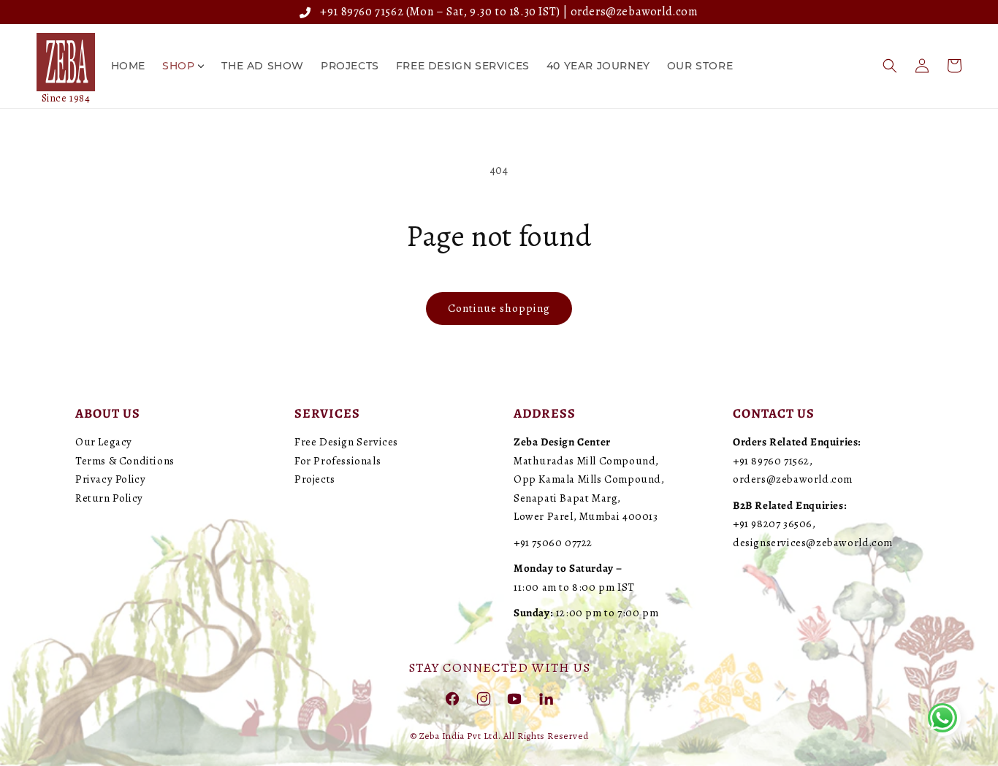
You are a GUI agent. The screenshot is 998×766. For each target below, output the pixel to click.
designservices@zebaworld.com (813, 542)
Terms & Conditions (125, 460)
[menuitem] (128, 65)
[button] (890, 66)
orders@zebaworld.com (634, 12)
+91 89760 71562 (359, 12)
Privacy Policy (110, 479)
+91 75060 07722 (553, 542)
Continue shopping (499, 308)
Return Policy (109, 498)
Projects (314, 479)
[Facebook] (452, 698)
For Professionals (337, 460)
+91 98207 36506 (772, 523)
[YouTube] (514, 698)
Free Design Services (346, 441)
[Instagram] (484, 698)
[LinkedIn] (546, 698)
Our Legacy (103, 441)
